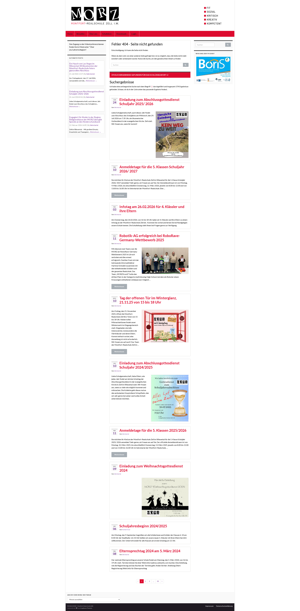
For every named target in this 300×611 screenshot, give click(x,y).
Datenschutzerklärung (224, 606)
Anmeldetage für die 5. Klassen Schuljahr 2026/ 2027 (151, 169)
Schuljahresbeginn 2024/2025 (143, 526)
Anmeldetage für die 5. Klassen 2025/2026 (152, 430)
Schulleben (107, 34)
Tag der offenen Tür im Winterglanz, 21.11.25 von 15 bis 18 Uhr (148, 300)
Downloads (121, 34)
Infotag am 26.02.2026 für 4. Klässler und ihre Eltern (151, 208)
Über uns (93, 34)
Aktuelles (80, 34)
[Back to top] (295, 606)
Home (70, 34)
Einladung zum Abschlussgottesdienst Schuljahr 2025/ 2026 (149, 101)
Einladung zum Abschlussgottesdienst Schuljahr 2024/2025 (149, 365)
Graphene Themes (86, 608)
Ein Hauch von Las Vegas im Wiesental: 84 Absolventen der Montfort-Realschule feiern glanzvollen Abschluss (83, 67)
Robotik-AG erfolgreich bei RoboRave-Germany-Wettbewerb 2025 (149, 238)
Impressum (209, 606)
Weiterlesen (119, 195)
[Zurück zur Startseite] (150, 15)
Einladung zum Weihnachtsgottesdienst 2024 (151, 468)
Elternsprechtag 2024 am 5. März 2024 (149, 551)
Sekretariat (117, 107)
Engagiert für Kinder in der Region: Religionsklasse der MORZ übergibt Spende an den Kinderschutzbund (85, 119)
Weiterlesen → (91, 81)
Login (134, 34)
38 (158, 581)
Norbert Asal (126, 529)
